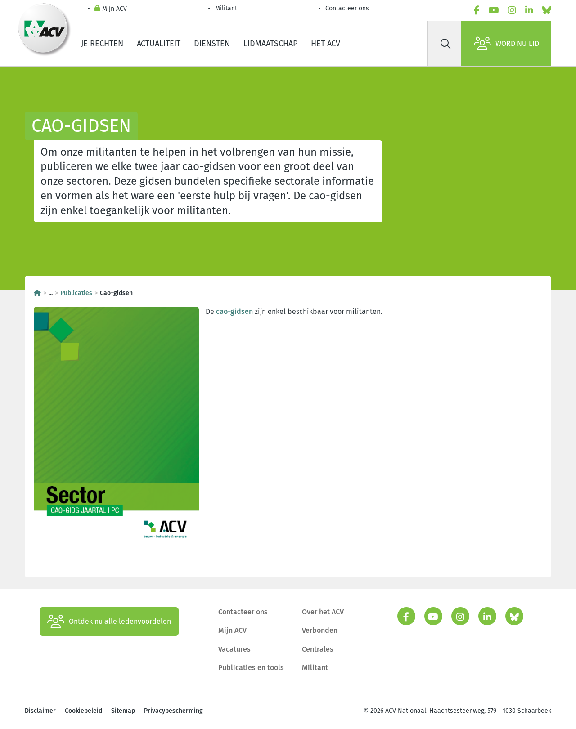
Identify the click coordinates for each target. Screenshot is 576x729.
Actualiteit (158, 44)
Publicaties (76, 293)
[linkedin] (529, 10)
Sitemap (123, 711)
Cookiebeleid (83, 711)
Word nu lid (517, 43)
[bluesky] (547, 10)
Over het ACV (323, 612)
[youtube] (494, 10)
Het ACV (325, 44)
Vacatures (234, 649)
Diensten (212, 44)
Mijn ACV (114, 9)
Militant (226, 8)
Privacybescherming (173, 711)
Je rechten (102, 44)
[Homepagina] (37, 293)
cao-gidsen (234, 311)
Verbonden (320, 630)
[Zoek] (445, 43)
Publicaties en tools (251, 667)
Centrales (317, 649)
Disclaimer (40, 711)
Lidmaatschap (270, 44)
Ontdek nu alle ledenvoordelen (120, 621)
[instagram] (512, 10)
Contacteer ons (347, 8)
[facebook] (476, 10)
